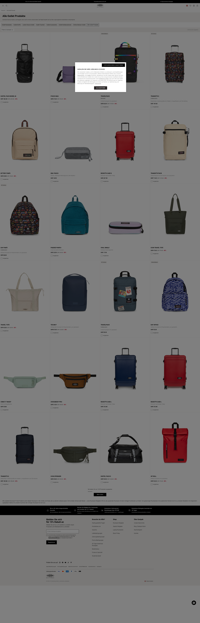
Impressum (98, 83)
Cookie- (89, 75)
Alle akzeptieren (100, 87)
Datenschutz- (80, 75)
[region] (100, 77)
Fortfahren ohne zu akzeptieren (113, 65)
